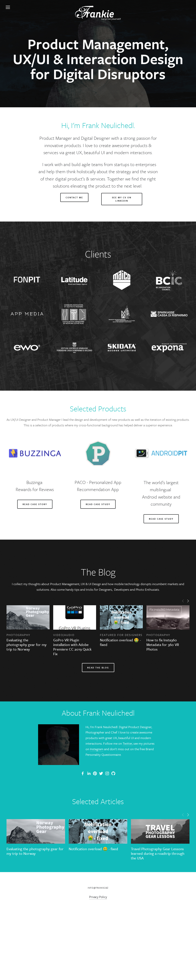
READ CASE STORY (35, 504)
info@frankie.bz (98, 887)
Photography (18, 635)
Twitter (127, 743)
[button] (183, 600)
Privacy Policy (98, 897)
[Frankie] (95, 773)
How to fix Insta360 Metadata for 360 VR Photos (162, 644)
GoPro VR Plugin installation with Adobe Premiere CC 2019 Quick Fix (72, 646)
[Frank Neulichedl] (89, 773)
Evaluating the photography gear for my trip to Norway (27, 644)
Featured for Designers (121, 635)
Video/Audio (63, 635)
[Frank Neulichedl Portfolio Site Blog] (83, 773)
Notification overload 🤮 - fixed (120, 642)
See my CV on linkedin (121, 199)
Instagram (96, 749)
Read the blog (98, 667)
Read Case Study (98, 504)
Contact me (74, 197)
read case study (161, 518)
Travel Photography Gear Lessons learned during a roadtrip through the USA (157, 853)
